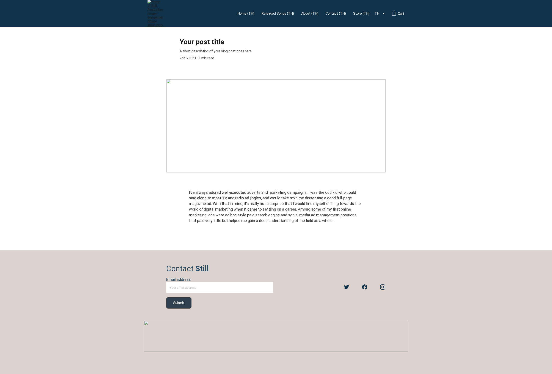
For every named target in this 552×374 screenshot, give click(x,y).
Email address (178, 279)
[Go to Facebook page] (364, 287)
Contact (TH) (336, 13)
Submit (179, 303)
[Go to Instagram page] (382, 287)
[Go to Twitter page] (346, 287)
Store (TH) (361, 13)
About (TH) (309, 13)
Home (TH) (245, 13)
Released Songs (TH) (278, 13)
